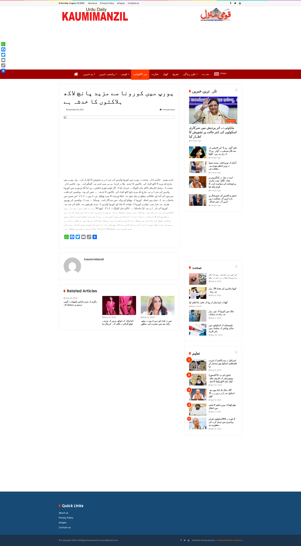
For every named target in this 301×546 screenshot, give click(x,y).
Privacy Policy (107, 3)
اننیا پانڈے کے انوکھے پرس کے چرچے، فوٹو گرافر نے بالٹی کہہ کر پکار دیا (117, 322)
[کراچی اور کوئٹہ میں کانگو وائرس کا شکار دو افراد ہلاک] (197, 279)
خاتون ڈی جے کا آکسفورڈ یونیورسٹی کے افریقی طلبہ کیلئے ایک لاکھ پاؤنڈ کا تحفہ (221, 378)
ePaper (121, 3)
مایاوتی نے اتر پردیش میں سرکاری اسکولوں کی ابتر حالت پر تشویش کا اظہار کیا (213, 132)
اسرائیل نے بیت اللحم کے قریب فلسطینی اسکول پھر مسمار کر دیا (223, 363)
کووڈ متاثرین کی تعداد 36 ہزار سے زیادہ (222, 290)
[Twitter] (235, 3)
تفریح (176, 74)
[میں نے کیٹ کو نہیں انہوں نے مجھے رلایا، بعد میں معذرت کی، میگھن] (158, 305)
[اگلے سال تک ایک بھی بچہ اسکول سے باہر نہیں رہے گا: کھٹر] (197, 394)
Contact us (133, 3)
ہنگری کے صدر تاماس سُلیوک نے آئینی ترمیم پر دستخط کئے (81, 303)
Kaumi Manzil (94, 259)
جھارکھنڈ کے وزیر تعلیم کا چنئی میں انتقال (222, 406)
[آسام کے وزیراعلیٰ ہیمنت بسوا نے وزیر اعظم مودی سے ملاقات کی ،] (197, 167)
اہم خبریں (89, 74)
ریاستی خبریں (107, 74)
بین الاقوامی (140, 74)
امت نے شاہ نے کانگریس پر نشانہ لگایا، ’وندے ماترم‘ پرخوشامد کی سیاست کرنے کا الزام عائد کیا (222, 182)
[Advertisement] (150, 45)
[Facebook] (230, 3)
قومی (124, 74)
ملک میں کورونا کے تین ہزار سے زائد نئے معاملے (221, 313)
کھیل (165, 74)
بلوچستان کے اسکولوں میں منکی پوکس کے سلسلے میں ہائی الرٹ (221, 328)
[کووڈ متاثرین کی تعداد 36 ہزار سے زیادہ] (197, 293)
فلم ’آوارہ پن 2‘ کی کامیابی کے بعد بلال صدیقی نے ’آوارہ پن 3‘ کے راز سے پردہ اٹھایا (223, 150)
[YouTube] (240, 3)
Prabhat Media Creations (229, 540)
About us (92, 3)
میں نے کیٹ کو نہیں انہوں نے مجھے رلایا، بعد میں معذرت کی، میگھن (156, 322)
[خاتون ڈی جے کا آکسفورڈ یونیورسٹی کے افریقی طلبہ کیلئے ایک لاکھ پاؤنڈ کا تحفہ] (197, 379)
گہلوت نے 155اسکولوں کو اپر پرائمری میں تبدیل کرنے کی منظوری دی (222, 422)
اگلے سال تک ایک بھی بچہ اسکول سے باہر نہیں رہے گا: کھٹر (222, 393)
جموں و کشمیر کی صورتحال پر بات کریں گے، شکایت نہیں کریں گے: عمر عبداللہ (223, 198)
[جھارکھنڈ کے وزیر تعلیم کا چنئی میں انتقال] (197, 409)
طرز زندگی (189, 74)
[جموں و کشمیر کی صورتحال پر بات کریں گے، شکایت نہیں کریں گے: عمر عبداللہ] (197, 200)
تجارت (154, 74)
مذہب (205, 74)
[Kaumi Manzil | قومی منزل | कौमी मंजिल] (150, 14)
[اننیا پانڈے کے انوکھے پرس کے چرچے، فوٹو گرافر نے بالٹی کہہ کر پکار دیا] (119, 305)
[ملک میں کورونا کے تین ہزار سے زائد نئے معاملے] (197, 316)
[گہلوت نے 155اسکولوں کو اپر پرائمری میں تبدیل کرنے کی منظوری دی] (197, 423)
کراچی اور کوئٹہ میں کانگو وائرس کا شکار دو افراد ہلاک (223, 276)
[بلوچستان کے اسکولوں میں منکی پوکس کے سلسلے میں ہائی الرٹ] (197, 330)
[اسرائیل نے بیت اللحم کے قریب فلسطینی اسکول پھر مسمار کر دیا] (197, 365)
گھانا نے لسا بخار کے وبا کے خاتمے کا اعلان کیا (208, 302)
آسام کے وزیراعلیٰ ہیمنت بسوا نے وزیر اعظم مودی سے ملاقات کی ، (222, 165)
